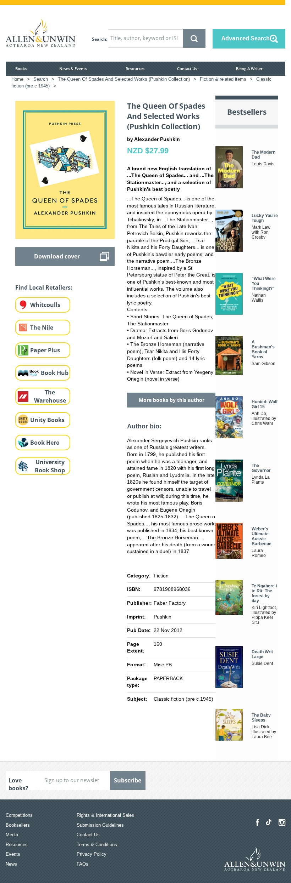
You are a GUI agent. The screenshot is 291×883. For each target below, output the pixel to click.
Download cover (57, 256)
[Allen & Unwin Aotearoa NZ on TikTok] (268, 822)
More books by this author (171, 400)
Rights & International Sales (105, 815)
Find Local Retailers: (43, 287)
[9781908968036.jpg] (65, 169)
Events (13, 854)
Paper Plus (45, 350)
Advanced (245, 38)
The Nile (41, 327)
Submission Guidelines (100, 825)
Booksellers (18, 825)
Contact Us (187, 68)
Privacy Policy (91, 854)
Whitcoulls (45, 305)
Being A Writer (249, 68)
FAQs (82, 864)
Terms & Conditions (97, 844)
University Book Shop (50, 466)
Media (12, 834)
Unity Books (47, 420)
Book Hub (54, 373)
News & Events (73, 68)
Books (21, 68)
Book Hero (45, 442)
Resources (135, 68)
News (11, 864)
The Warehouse (50, 396)
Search (99, 39)
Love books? (18, 783)
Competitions (19, 815)
